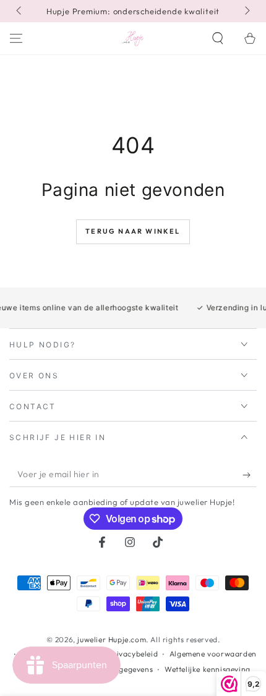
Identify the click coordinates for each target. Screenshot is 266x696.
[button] (218, 38)
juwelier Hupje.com (111, 639)
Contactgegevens (121, 669)
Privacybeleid (133, 653)
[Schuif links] (19, 11)
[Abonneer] (249, 474)
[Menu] (16, 38)
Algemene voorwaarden (213, 653)
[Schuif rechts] (246, 11)
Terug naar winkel (132, 231)
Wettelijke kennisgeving (208, 669)
